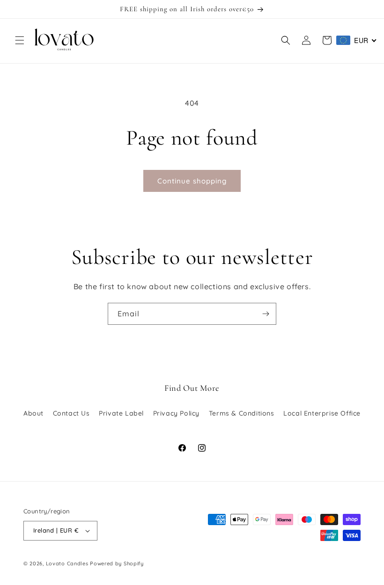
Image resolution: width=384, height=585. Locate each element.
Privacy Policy (176, 413)
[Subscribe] (265, 314)
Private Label (121, 413)
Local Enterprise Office (322, 413)
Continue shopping (192, 180)
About (33, 413)
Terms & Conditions (241, 413)
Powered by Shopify (117, 563)
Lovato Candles (67, 563)
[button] (19, 40)
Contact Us (71, 413)
